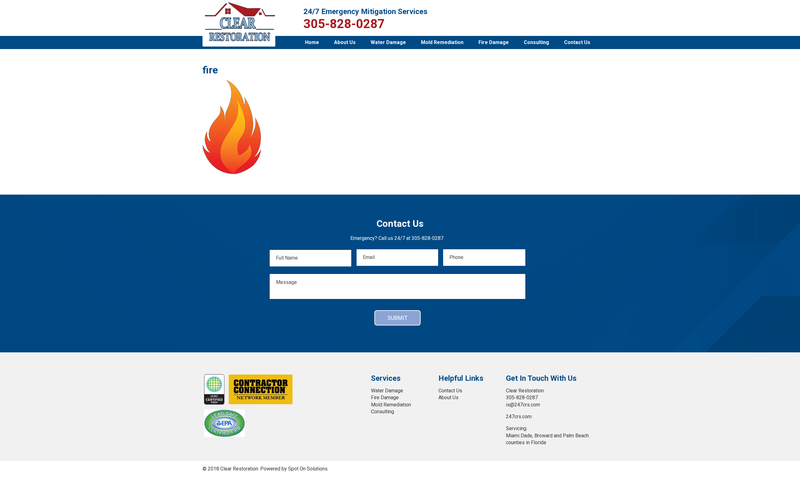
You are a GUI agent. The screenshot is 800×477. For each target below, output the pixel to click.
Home (312, 42)
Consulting (536, 42)
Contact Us (577, 42)
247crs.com (519, 417)
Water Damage (388, 42)
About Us (345, 42)
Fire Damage (493, 42)
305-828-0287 (344, 24)
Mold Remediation (442, 42)
